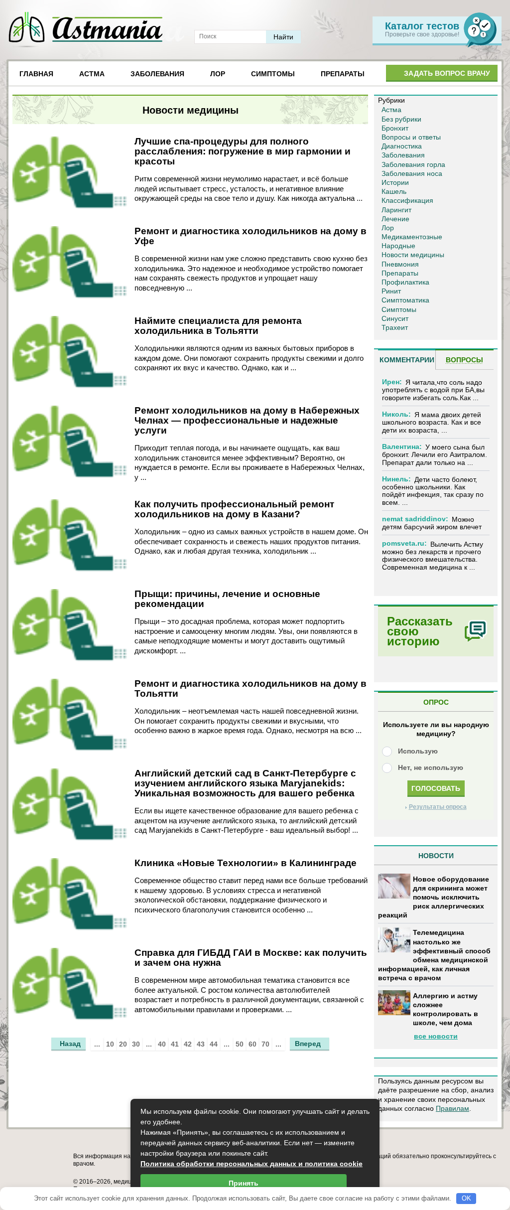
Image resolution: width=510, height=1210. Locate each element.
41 (175, 1044)
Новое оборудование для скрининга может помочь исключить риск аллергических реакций (433, 897)
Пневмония (400, 264)
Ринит (391, 291)
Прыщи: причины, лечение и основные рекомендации (227, 599)
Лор (217, 74)
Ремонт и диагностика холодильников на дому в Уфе (250, 236)
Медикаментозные (412, 237)
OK (466, 1198)
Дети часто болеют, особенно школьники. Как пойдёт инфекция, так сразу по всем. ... (433, 490)
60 (252, 1044)
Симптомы (273, 74)
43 (201, 1044)
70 (265, 1044)
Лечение (395, 219)
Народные (398, 246)
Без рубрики (401, 119)
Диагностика (402, 146)
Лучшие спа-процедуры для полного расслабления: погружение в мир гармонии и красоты (242, 151)
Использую (418, 751)
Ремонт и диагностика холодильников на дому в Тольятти (250, 688)
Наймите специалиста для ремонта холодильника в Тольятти (218, 325)
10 (110, 1044)
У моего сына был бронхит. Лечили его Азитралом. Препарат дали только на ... (434, 454)
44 (214, 1044)
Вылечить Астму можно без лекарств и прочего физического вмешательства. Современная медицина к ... (432, 555)
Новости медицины (413, 255)
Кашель (394, 191)
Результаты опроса (438, 806)
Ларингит (396, 210)
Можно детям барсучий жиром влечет (432, 523)
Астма (92, 74)
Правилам (452, 1108)
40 (162, 1044)
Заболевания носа (412, 173)
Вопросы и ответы (411, 137)
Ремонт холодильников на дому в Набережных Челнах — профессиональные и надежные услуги (247, 420)
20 (123, 1044)
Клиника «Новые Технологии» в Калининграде (245, 863)
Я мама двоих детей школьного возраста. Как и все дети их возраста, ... (431, 422)
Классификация (407, 200)
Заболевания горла (413, 164)
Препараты (343, 74)
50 (240, 1044)
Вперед (308, 1044)
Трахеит (395, 327)
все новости (436, 1036)
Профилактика (405, 282)
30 (136, 1044)
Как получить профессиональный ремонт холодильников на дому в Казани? (234, 509)
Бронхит (395, 128)
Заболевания (157, 74)
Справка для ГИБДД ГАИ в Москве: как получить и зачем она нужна (250, 957)
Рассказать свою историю (420, 631)
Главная (36, 74)
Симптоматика (405, 300)
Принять (243, 1183)
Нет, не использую (430, 767)
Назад (70, 1044)
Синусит (395, 318)
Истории (395, 182)
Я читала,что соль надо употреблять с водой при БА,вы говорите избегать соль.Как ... (433, 390)
